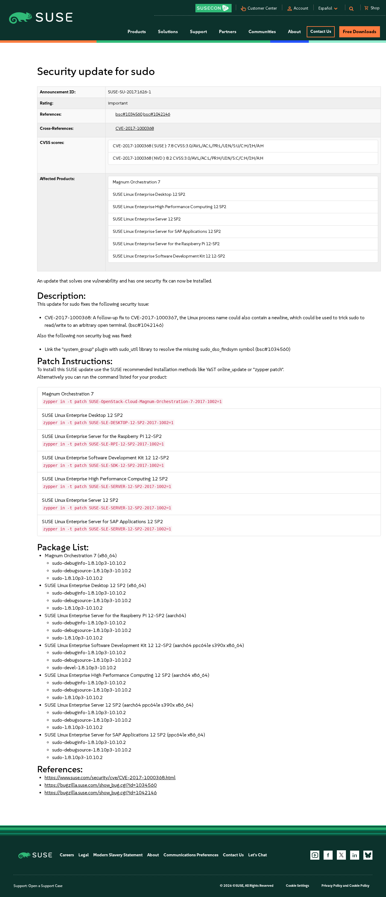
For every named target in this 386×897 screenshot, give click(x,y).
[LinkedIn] (354, 855)
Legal (83, 855)
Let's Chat (257, 855)
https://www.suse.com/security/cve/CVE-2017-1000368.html (110, 777)
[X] (341, 854)
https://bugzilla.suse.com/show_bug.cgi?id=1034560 (101, 785)
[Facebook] (328, 855)
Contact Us (320, 31)
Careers (67, 855)
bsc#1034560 (128, 114)
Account (301, 8)
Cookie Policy (359, 886)
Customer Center (262, 8)
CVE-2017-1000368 (134, 128)
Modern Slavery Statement (118, 855)
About (153, 855)
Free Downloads (359, 31)
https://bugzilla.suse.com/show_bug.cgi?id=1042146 (101, 792)
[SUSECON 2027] (213, 8)
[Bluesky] (367, 855)
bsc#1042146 (156, 114)
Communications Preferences (190, 855)
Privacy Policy (331, 886)
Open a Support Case (45, 886)
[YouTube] (314, 855)
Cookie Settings (297, 886)
